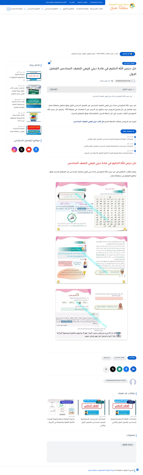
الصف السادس (129, 63)
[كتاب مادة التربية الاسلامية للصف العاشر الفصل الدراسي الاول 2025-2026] (33, 103)
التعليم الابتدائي (33, 9)
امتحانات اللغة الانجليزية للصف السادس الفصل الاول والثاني (110, 139)
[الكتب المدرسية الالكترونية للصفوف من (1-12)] (33, 117)
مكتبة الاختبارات (82, 9)
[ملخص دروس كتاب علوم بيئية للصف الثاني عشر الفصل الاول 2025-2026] (33, 89)
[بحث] (8, 9)
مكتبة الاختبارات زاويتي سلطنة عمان (17, 130)
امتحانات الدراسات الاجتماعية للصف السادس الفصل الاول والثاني (108, 146)
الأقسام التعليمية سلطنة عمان (56, 2)
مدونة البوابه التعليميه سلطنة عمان (101, 470)
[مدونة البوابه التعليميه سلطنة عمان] (121, 6)
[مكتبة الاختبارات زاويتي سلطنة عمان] (33, 130)
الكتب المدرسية (96, 9)
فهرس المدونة (82, 2)
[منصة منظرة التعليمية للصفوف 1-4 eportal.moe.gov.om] (33, 76)
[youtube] (29, 149)
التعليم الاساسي (51, 9)
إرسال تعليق (127, 445)
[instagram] (14, 149)
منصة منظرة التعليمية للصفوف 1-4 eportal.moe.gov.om (16, 78)
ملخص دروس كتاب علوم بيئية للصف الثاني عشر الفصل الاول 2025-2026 (17, 91)
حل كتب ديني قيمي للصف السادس (89, 122)
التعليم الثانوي (68, 9)
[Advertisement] (71, 33)
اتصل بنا (72, 2)
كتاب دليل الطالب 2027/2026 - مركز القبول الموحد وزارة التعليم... (94, 54)
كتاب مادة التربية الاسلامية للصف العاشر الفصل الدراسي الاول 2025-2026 (17, 105)
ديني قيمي (106, 358)
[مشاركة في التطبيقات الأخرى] (106, 369)
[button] (126, 369)
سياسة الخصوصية (96, 2)
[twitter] (21, 149)
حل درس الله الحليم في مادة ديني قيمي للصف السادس (112, 96)
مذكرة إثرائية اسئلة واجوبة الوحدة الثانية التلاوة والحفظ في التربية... (108, 153)
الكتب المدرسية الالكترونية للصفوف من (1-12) (17, 118)
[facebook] (36, 149)
